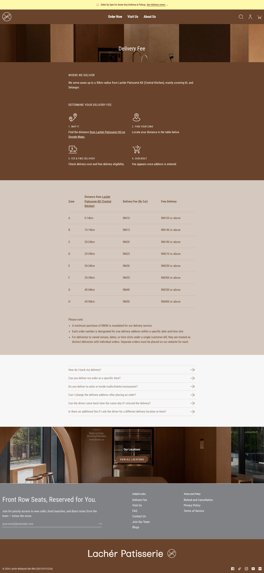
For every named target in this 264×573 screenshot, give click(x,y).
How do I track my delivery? (84, 370)
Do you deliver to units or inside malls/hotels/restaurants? (103, 386)
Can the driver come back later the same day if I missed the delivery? (109, 403)
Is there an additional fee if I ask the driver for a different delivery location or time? (117, 411)
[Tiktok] (239, 568)
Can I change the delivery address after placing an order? (102, 395)
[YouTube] (253, 568)
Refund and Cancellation (198, 500)
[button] (115, 17)
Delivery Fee (139, 500)
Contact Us (139, 516)
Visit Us (137, 505)
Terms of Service (194, 511)
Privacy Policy (192, 505)
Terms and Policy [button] (192, 494)
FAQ (134, 511)
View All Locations (132, 459)
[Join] (97, 524)
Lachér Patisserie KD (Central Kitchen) (98, 201)
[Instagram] (246, 568)
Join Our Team (141, 522)
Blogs (135, 527)
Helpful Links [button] (139, 494)
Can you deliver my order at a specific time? (94, 378)
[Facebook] (232, 568)
